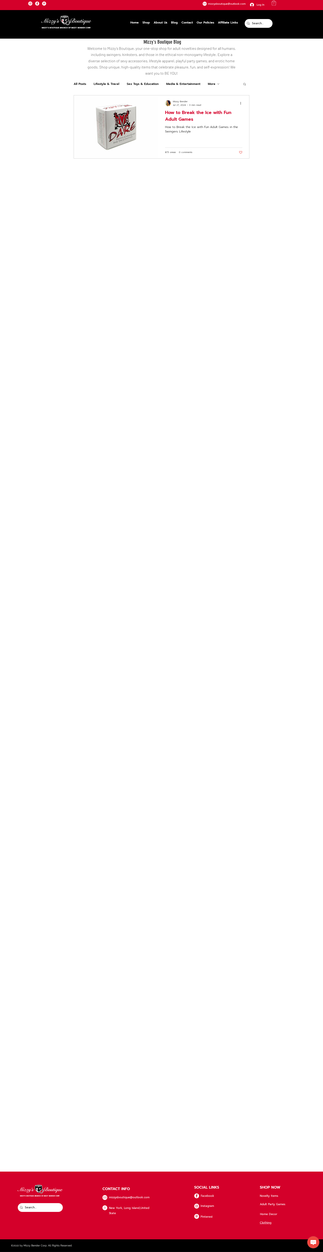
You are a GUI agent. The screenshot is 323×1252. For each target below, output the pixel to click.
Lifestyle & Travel (106, 84)
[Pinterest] (44, 3)
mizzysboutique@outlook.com (129, 1197)
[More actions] (242, 103)
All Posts (80, 84)
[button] (274, 3)
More (211, 84)
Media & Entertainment (183, 84)
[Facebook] (37, 3)
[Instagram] (30, 3)
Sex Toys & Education (143, 84)
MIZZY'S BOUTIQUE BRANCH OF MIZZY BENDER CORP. (66, 27)
